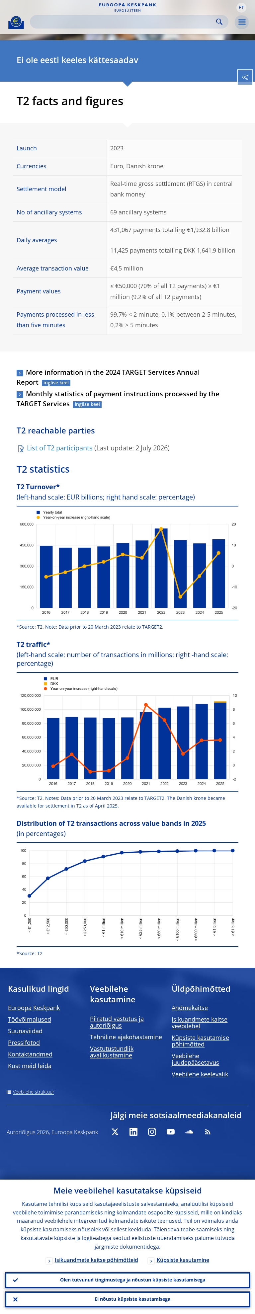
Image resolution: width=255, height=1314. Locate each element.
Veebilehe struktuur (33, 1092)
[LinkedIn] (133, 1132)
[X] (115, 1132)
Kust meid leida (29, 1066)
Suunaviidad (25, 1032)
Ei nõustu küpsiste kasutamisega (132, 1299)
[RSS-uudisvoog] (208, 1132)
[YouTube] (171, 1132)
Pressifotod (24, 1043)
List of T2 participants (60, 448)
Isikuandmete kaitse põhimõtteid (96, 1260)
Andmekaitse (190, 1008)
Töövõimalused (29, 1020)
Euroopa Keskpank (34, 1008)
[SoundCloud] (189, 1132)
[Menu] (242, 22)
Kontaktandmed (30, 1055)
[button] (241, 8)
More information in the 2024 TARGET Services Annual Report (108, 378)
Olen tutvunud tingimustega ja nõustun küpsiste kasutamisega (132, 1280)
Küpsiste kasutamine (183, 1260)
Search (219, 22)
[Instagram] (152, 1132)
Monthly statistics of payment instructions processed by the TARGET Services (118, 399)
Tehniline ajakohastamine (126, 1038)
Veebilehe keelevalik (200, 1075)
